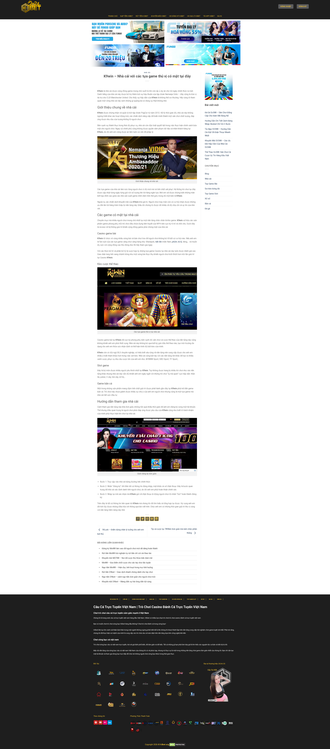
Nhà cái (147, 72)
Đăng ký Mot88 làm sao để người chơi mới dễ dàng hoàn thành (130, 548)
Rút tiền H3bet (142, 16)
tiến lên (158, 242)
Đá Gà (210, 599)
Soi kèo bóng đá (212, 188)
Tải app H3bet (209, 16)
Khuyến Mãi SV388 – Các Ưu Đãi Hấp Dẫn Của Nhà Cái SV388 (217, 143)
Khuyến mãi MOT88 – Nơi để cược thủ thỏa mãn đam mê (127, 558)
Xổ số (207, 198)
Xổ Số (202, 599)
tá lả (180, 242)
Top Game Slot (211, 193)
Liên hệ (125, 599)
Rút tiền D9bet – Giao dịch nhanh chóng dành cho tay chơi (127, 572)
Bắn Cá (219, 599)
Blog (219, 16)
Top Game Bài (211, 184)
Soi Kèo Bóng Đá (177, 599)
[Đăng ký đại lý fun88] (127, 32)
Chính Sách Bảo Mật (138, 599)
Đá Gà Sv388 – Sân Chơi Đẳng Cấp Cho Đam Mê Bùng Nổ (218, 114)
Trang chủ (112, 16)
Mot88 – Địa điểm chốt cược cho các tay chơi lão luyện (126, 562)
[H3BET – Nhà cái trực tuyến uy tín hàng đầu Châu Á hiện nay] (34, 6)
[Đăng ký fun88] (219, 86)
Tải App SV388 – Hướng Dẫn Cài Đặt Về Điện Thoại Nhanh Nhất (218, 132)
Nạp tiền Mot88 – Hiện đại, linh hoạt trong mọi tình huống (127, 567)
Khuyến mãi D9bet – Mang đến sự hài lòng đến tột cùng (126, 581)
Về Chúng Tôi (114, 599)
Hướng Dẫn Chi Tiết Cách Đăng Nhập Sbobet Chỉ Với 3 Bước (218, 122)
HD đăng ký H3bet (176, 16)
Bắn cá (208, 203)
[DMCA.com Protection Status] (177, 744)
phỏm (174, 242)
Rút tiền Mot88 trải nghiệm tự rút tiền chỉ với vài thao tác (126, 553)
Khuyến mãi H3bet (158, 16)
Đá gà (207, 208)
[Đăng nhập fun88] (203, 55)
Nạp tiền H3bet (126, 16)
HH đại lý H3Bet (193, 16)
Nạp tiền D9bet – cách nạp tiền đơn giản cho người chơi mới (128, 577)
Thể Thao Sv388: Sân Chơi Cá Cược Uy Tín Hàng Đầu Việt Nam (218, 155)
